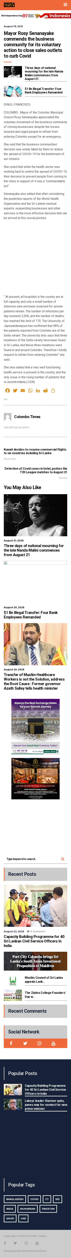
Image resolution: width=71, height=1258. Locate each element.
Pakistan (48, 1208)
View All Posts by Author (16, 427)
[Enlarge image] (55, 704)
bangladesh (14, 1199)
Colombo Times (27, 416)
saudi (10, 1218)
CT (47, 1199)
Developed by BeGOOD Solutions (25, 1251)
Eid (57, 1199)
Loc (6, 399)
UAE (23, 1218)
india (9, 1208)
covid (34, 1199)
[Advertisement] (35, 259)
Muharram (27, 1208)
